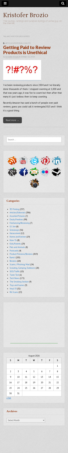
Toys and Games (17, 285)
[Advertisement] (34, 323)
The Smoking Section (19, 281)
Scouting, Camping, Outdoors (22, 268)
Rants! (28, 43)
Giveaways (14, 230)
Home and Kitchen (18, 236)
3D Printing (14, 209)
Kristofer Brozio (25, 15)
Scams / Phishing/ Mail (20, 264)
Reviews (13, 261)
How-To (13, 240)
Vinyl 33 (13, 288)
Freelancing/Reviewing (20, 223)
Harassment (15, 233)
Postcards (14, 250)
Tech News (14, 278)
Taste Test (14, 275)
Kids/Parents (15, 243)
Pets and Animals (17, 247)
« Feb (8, 398)
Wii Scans (14, 292)
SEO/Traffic (15, 271)
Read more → (12, 120)
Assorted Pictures (17, 216)
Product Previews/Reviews (21, 254)
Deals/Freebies (16, 219)
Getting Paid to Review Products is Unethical (27, 50)
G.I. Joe (13, 226)
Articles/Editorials (14, 43)
